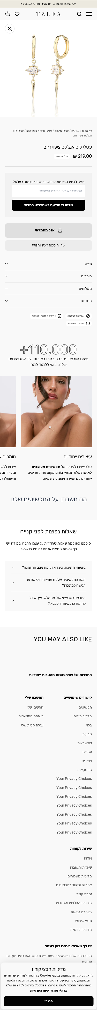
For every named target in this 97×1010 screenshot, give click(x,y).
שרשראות (84, 743)
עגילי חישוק (62, 131)
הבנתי (48, 1001)
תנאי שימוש (83, 921)
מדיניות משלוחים (80, 876)
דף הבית (87, 131)
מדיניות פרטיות (81, 929)
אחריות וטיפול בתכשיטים (74, 885)
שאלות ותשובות (81, 867)
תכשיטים (85, 707)
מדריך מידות (82, 716)
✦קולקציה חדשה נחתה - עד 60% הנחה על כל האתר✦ (48, 3)
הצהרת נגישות (81, 912)
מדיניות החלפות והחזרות (74, 903)
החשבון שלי (35, 707)
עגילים (75, 131)
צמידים (87, 761)
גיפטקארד (84, 770)
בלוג (89, 725)
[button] (48, 245)
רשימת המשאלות (30, 716)
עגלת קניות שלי (32, 725)
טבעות (87, 734)
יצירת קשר (84, 894)
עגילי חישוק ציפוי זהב (39, 131)
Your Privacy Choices (74, 779)
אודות (88, 858)
